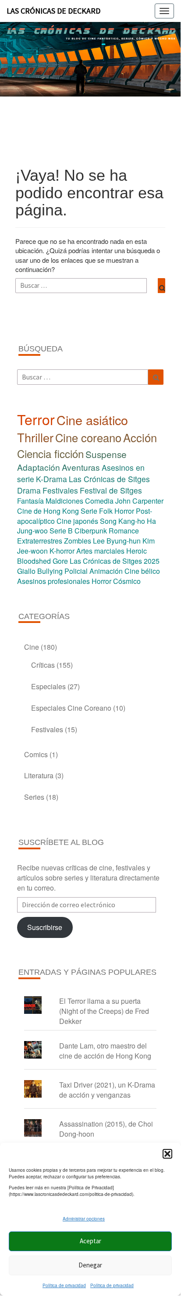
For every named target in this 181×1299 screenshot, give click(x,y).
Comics (36, 754)
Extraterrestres (39, 541)
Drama (29, 490)
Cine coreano (88, 437)
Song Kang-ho (122, 521)
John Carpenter (139, 501)
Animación (106, 571)
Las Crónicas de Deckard (53, 11)
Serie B (61, 531)
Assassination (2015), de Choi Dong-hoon (106, 1129)
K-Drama (51, 478)
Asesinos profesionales (53, 581)
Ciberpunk (91, 531)
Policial (76, 571)
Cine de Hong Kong (48, 511)
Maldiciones (64, 501)
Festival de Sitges (111, 490)
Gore (60, 561)
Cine (31, 647)
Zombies (77, 541)
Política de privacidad (64, 1285)
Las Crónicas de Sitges (109, 478)
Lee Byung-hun (117, 541)
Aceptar (90, 1241)
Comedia (99, 501)
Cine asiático (92, 420)
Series (34, 797)
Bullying (50, 571)
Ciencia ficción (50, 453)
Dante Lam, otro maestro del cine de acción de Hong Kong (105, 1051)
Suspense (106, 454)
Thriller (35, 437)
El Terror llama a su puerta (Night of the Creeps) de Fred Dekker (104, 1011)
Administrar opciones (84, 1219)
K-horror (62, 551)
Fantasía (30, 501)
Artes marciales (100, 551)
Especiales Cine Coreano (71, 708)
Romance (124, 531)
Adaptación (38, 467)
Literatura (38, 775)
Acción (140, 437)
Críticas (43, 665)
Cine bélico (142, 571)
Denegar (90, 1265)
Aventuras (81, 467)
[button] (167, 1153)
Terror (36, 419)
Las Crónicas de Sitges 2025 (115, 561)
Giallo (26, 571)
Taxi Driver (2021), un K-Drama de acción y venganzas (107, 1090)
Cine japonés (77, 521)
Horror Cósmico (116, 581)
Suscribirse (44, 927)
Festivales (60, 490)
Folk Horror (116, 511)
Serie (89, 511)
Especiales (48, 686)
